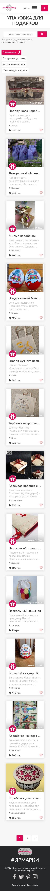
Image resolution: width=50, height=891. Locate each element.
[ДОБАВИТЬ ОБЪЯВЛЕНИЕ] (44, 8)
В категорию (9, 52)
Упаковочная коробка (14, 64)
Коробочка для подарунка (25, 798)
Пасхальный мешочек (25, 610)
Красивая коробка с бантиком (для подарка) (25, 485)
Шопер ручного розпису (25, 360)
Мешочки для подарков (15, 70)
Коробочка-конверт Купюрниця (25, 735)
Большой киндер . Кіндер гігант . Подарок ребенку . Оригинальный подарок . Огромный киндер (25, 673)
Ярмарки (16, 868)
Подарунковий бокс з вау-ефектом (25, 298)
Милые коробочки (22, 235)
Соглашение (18, 885)
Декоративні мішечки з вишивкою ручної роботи (25, 173)
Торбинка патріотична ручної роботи (25, 423)
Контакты (32, 885)
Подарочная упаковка (14, 58)
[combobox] (26, 8)
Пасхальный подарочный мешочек (25, 548)
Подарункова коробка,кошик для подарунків (25, 110)
